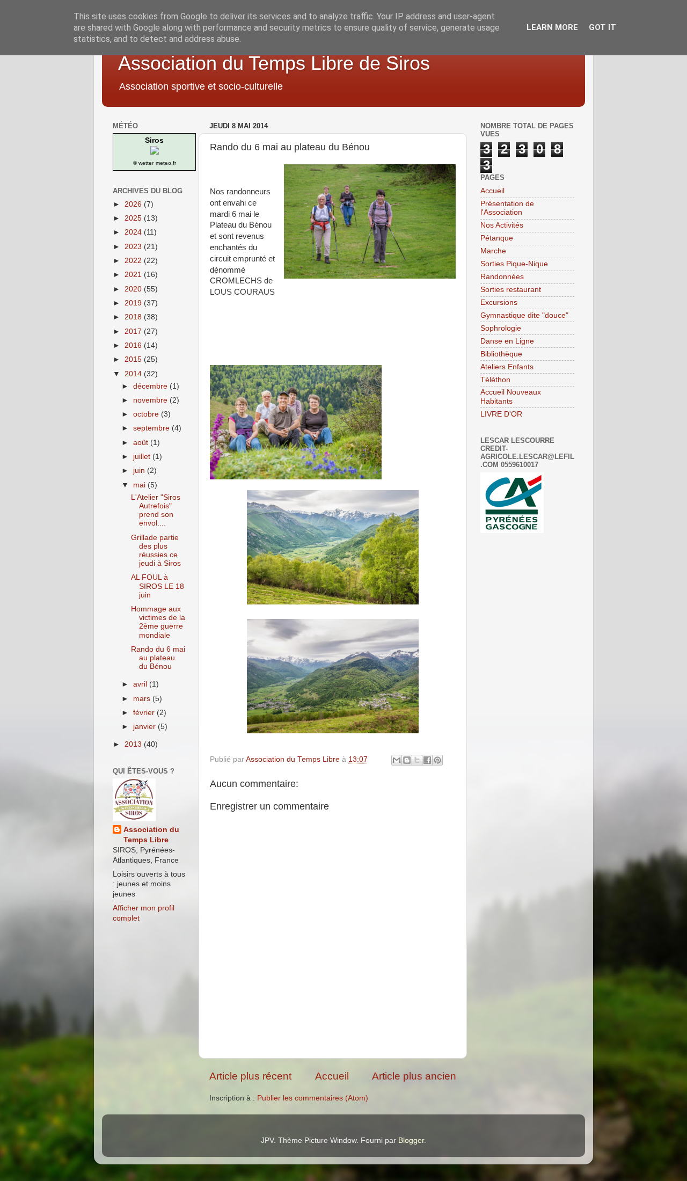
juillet (142, 457)
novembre (151, 400)
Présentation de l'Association (507, 208)
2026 (134, 204)
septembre (152, 428)
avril (141, 684)
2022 (134, 261)
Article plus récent (250, 1076)
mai (140, 485)
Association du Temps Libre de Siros (274, 63)
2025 (134, 218)
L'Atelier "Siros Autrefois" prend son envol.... (155, 510)
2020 (134, 289)
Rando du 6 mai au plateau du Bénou (158, 657)
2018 (134, 317)
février (145, 713)
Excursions (498, 302)
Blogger (411, 1140)
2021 (134, 275)
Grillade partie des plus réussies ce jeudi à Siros (156, 551)
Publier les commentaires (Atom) (312, 1098)
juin (140, 470)
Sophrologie (500, 328)
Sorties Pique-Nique (514, 264)
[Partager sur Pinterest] (437, 760)
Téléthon (495, 380)
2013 (134, 744)
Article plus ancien (414, 1076)
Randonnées (502, 277)
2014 (134, 374)
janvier (145, 727)
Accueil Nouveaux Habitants (510, 396)
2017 (134, 331)
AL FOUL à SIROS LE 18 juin (157, 586)
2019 (134, 303)
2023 (134, 247)
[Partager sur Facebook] (427, 760)
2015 (134, 359)
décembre (151, 386)
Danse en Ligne (507, 341)
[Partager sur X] (417, 760)
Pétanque (496, 238)
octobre (147, 414)
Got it (602, 27)
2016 (134, 345)
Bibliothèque (501, 354)
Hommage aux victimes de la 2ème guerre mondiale (158, 622)
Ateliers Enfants (506, 367)
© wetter (143, 163)
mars (142, 699)
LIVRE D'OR (501, 414)
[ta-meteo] (154, 152)
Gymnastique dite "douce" (524, 315)
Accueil (332, 1076)
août (141, 443)
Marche (493, 251)
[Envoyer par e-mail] (396, 760)
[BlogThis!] (406, 760)
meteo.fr (166, 163)
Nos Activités (501, 225)
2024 (134, 232)
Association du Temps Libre (151, 835)
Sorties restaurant (510, 290)
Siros (154, 140)
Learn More (552, 27)
